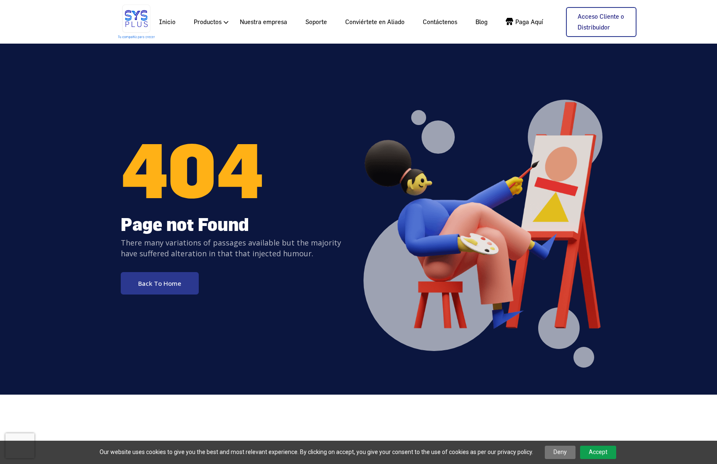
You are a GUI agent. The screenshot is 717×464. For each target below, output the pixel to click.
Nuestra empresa (263, 21)
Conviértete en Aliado (375, 21)
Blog (482, 21)
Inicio (167, 21)
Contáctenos (440, 21)
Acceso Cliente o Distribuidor (601, 22)
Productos (208, 21)
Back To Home (159, 283)
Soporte (316, 21)
